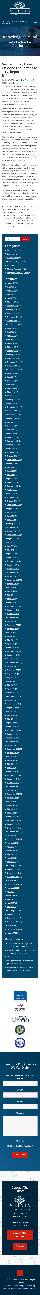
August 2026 (12, 283)
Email (20, 1090)
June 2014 (11, 805)
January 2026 (12, 309)
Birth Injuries (12, 250)
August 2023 (12, 418)
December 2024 (13, 358)
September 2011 (13, 929)
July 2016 (10, 711)
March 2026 (11, 302)
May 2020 (11, 550)
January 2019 (12, 610)
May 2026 (11, 294)
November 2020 (13, 527)
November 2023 (13, 407)
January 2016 (12, 734)
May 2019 (11, 595)
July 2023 (10, 422)
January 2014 (12, 824)
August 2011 (12, 933)
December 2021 (13, 493)
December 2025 (13, 313)
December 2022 (13, 448)
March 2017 (11, 693)
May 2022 (11, 475)
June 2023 (11, 426)
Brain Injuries (12, 254)
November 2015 (13, 741)
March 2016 (11, 726)
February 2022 (12, 486)
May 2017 (11, 685)
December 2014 (13, 783)
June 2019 (11, 591)
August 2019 (12, 584)
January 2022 (12, 490)
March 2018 (11, 647)
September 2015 (13, 749)
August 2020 (12, 538)
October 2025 (12, 321)
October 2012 (12, 880)
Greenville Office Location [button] (20, 1234)
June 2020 (11, 546)
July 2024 (10, 377)
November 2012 (13, 877)
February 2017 (12, 696)
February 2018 (12, 651)
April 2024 (11, 388)
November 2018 (13, 617)
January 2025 (12, 354)
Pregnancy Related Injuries (17, 273)
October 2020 (12, 531)
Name (20, 1078)
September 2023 (13, 414)
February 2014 (12, 820)
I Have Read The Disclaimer (21, 1146)
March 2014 (11, 816)
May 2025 (11, 339)
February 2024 (12, 396)
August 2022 (12, 463)
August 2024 (12, 373)
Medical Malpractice (14, 269)
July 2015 (10, 756)
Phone (20, 1101)
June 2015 (11, 760)
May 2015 (11, 764)
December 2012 (13, 873)
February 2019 (12, 606)
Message (20, 1113)
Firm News (11, 265)
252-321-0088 (6, 23)
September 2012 (13, 884)
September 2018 (13, 625)
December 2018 (13, 614)
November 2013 (13, 831)
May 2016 (11, 719)
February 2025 (12, 351)
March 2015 (11, 771)
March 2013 (11, 862)
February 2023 (12, 441)
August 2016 (12, 708)
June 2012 (11, 895)
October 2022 (12, 456)
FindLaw (34, 1288)
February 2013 (12, 865)
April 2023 (11, 433)
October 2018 (12, 621)
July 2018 (10, 632)
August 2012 (12, 888)
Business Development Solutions (16, 1288)
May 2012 (11, 899)
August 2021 (12, 508)
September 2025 (13, 324)
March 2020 (11, 557)
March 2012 (11, 907)
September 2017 (13, 670)
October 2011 (12, 925)
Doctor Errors (12, 83)
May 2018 (11, 640)
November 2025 (13, 317)
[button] (38, 1280)
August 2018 (12, 629)
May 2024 (11, 384)
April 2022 (11, 478)
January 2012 (12, 914)
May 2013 (11, 854)
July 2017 (10, 677)
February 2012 (12, 910)
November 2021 (13, 497)
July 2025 (10, 332)
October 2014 (12, 790)
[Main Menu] (35, 22)
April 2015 (11, 768)
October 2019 (12, 576)
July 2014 (10, 801)
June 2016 (11, 715)
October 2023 (12, 411)
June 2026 (11, 291)
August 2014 (12, 798)
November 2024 (13, 362)
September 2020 (13, 535)
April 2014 (11, 813)
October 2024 (12, 366)
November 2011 (13, 922)
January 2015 (12, 779)
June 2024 (11, 381)
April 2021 (11, 520)
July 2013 (10, 847)
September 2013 (13, 839)
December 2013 (13, 828)
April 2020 (11, 553)
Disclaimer (20, 1141)
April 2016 (11, 723)
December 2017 (13, 659)
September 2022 (13, 460)
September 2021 (13, 505)
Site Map (18, 1285)
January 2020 (12, 565)
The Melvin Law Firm (20, 80)
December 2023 (13, 403)
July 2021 (10, 512)
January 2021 (12, 523)
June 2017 (11, 681)
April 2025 (11, 343)
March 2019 (11, 602)
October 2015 (12, 745)
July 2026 (10, 287)
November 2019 (13, 572)
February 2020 (12, 561)
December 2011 (13, 918)
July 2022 (10, 467)
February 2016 (12, 730)
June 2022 (11, 471)
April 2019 (11, 599)
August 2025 (12, 328)
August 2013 (12, 843)
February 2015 (12, 775)
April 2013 (11, 858)
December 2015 (13, 738)
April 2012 (11, 903)
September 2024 (13, 369)
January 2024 (12, 399)
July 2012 (10, 892)
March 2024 (11, 392)
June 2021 (11, 516)
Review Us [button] (20, 1246)
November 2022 (13, 452)
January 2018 (12, 655)
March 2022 (11, 482)
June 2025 (11, 336)
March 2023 (11, 437)
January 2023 (12, 445)
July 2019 (10, 587)
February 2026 (12, 306)
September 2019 (13, 580)
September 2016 (13, 704)
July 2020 (10, 542)
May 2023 (11, 430)
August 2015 (12, 753)
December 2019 (13, 569)
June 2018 (11, 636)
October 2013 (12, 835)
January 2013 (12, 869)
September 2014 (13, 794)
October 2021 (12, 501)
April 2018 (11, 644)
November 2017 (13, 662)
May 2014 (11, 809)
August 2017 (12, 674)
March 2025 (11, 347)
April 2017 (11, 689)
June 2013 (11, 850)
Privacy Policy (28, 1285)
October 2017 (12, 666)
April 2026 (11, 298)
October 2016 (12, 700)
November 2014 (13, 786)
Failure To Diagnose (15, 261)
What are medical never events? (19, 957)
